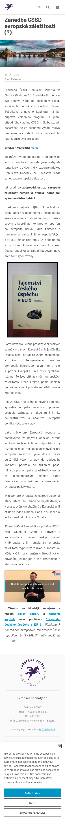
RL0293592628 (46, 729)
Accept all (32, 792)
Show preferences (33, 812)
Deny (32, 802)
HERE (34, 147)
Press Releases (13, 79)
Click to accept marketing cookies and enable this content (32, 586)
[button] (59, 746)
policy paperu (28, 613)
